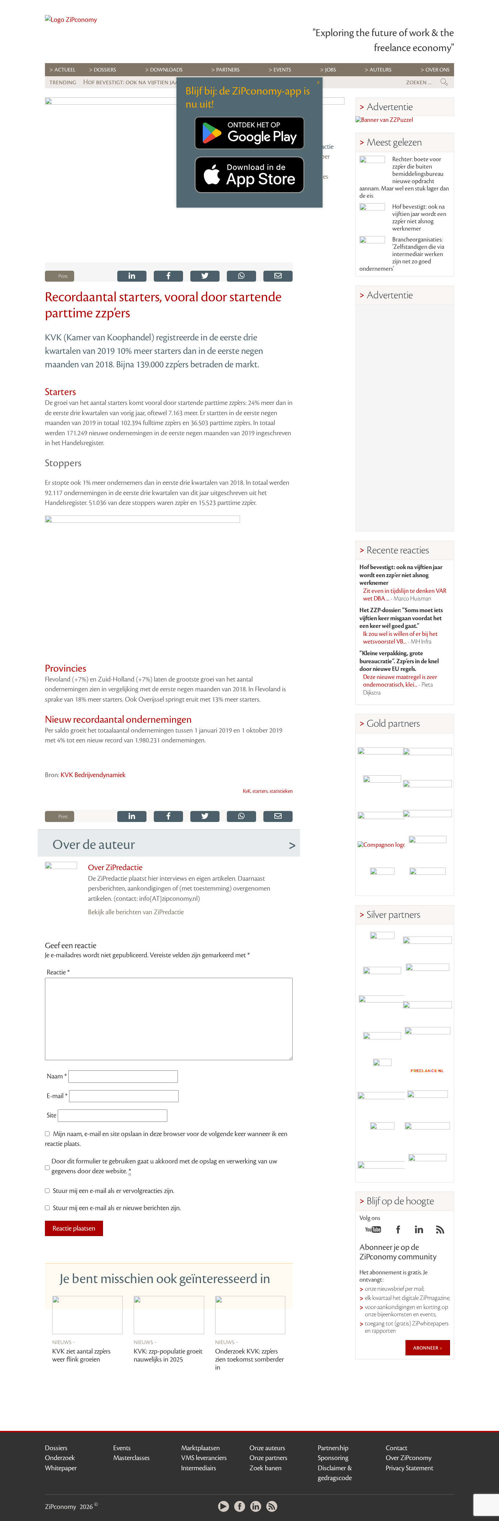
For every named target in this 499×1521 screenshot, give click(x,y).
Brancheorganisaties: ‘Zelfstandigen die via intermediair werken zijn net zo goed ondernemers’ (401, 254)
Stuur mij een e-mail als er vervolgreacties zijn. (113, 1190)
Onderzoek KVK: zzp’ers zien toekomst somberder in (249, 1359)
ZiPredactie (319, 146)
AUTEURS (381, 69)
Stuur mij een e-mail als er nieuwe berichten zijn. (117, 1208)
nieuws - (63, 1342)
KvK (247, 791)
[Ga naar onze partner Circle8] (382, 784)
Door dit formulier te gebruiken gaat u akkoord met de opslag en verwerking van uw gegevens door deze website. (164, 1166)
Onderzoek (60, 1458)
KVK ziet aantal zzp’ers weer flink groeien (81, 1355)
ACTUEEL (65, 69)
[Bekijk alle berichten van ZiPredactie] (324, 117)
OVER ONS (438, 69)
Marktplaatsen (200, 1448)
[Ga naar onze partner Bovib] (427, 816)
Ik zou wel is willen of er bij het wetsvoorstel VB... (400, 638)
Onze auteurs (267, 1448)
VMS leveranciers (204, 1458)
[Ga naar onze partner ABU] (427, 1103)
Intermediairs (198, 1468)
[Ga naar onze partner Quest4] (382, 976)
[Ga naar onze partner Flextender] (427, 784)
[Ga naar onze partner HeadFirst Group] (427, 848)
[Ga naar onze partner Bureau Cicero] (382, 1134)
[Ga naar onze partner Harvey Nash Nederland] (382, 880)
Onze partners (268, 1458)
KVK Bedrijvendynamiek (93, 775)
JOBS (330, 69)
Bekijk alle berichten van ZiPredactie (136, 912)
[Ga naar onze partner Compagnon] (382, 848)
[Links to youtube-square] (373, 1232)
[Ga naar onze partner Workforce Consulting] (427, 976)
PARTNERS (228, 69)
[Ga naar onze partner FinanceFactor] (427, 753)
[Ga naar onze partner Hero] (427, 880)
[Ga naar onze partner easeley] (427, 944)
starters (260, 791)
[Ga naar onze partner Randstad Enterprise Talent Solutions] (382, 944)
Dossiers (105, 69)
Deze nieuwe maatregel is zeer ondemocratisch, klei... (400, 685)
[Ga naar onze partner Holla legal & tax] (427, 1039)
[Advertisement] (404, 418)
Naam (57, 1076)
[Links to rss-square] (440, 1232)
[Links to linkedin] (419, 1232)
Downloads (166, 69)
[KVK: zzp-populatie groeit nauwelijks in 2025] (169, 1315)
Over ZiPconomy (408, 1458)
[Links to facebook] (398, 1232)
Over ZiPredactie (115, 867)
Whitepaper (61, 1468)
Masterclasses (131, 1458)
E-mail (57, 1096)
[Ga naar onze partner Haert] (382, 1039)
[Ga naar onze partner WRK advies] (427, 1166)
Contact (396, 1448)
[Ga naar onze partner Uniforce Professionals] (427, 1134)
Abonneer (426, 1348)
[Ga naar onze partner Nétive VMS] (382, 1071)
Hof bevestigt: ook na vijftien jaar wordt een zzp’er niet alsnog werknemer (419, 218)
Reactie (58, 972)
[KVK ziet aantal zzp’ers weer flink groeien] (87, 1315)
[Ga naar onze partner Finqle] (382, 753)
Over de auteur (94, 844)
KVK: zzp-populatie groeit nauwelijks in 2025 (168, 1355)
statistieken (281, 791)
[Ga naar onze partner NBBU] (382, 1103)
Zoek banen (266, 1468)
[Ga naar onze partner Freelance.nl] (427, 1071)
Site (51, 1115)
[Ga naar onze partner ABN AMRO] (427, 1007)
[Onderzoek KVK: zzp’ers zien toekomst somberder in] (250, 1315)
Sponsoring (333, 1458)
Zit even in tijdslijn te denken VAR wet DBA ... (404, 595)
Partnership (333, 1448)
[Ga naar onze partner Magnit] (382, 816)
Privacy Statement (409, 1468)
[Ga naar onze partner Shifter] (382, 1007)
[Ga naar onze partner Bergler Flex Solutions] (382, 1166)
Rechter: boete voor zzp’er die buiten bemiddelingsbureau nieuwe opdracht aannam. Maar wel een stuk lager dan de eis (404, 177)
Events (122, 1448)
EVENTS (282, 69)
